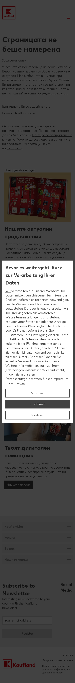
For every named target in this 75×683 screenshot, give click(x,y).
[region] (37, 342)
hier (22, 383)
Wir (8, 291)
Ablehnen (37, 415)
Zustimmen (37, 404)
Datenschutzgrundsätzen (23, 379)
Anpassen (38, 393)
